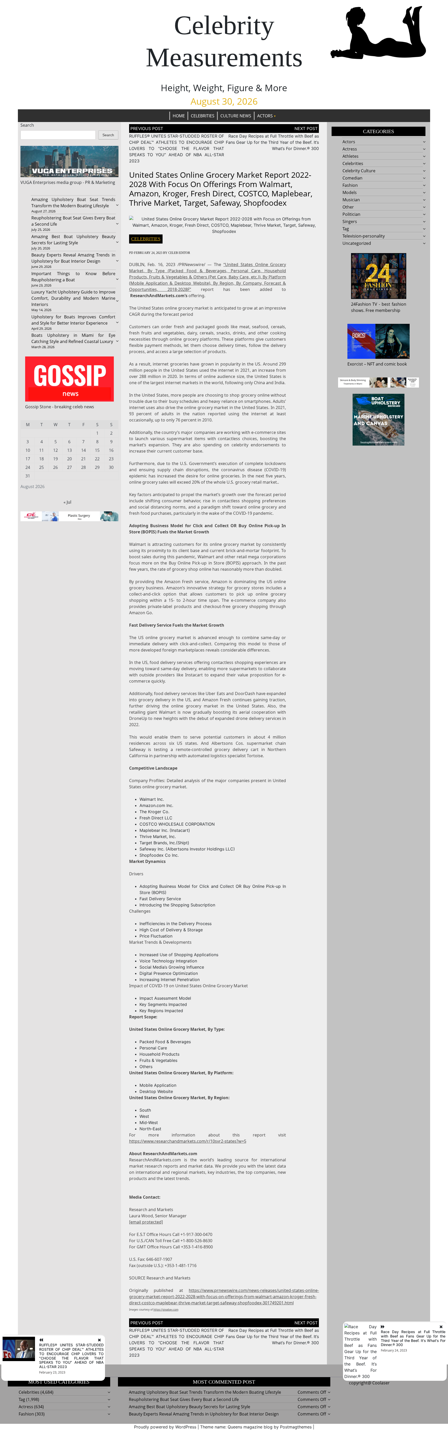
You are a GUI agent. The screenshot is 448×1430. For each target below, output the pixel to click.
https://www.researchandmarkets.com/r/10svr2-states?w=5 (187, 1141)
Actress (349, 149)
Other (348, 207)
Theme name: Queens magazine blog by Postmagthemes (256, 1426)
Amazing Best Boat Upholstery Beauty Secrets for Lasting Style (189, 1407)
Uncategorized (356, 243)
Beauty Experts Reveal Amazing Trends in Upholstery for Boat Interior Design (204, 1414)
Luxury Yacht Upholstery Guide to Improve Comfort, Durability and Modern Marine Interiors (73, 298)
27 (69, 467)
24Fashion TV (364, 304)
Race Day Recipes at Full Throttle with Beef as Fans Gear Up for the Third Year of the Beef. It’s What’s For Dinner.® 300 (272, 142)
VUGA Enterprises (37, 182)
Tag (345, 229)
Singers (349, 221)
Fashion (350, 185)
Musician (351, 200)
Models (349, 192)
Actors (265, 116)
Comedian (352, 178)
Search (27, 125)
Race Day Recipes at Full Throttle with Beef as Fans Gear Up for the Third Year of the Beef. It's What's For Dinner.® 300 (413, 1338)
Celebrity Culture (358, 171)
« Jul (67, 502)
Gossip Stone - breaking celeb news (59, 407)
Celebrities (202, 116)
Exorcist (355, 364)
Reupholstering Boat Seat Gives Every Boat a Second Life (184, 1399)
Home (179, 116)
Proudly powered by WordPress (165, 1426)
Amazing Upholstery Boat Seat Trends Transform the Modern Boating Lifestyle (205, 1392)
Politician (351, 214)
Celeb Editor (179, 253)
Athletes (350, 156)
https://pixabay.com (165, 1309)
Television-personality (363, 236)
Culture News (235, 116)
